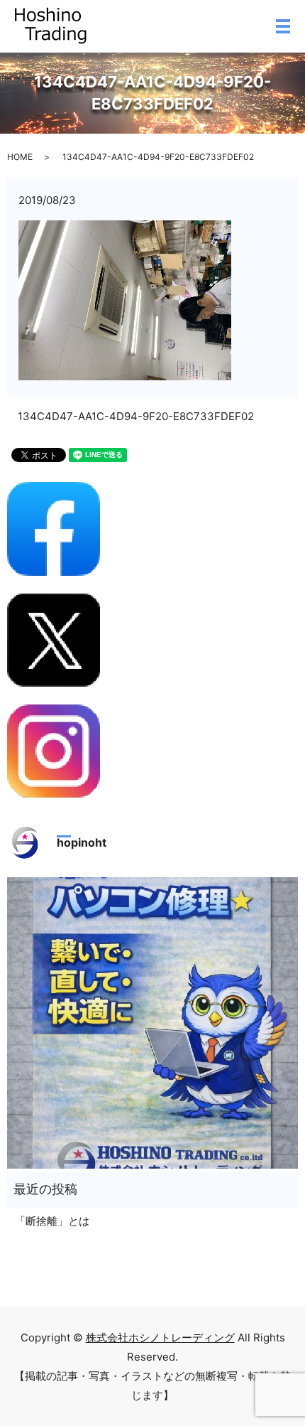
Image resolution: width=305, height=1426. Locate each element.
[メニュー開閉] (283, 26)
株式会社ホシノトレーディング (160, 1337)
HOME (20, 156)
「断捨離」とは (52, 1221)
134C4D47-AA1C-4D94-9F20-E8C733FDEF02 (136, 416)
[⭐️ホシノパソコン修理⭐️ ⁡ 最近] (152, 1023)
